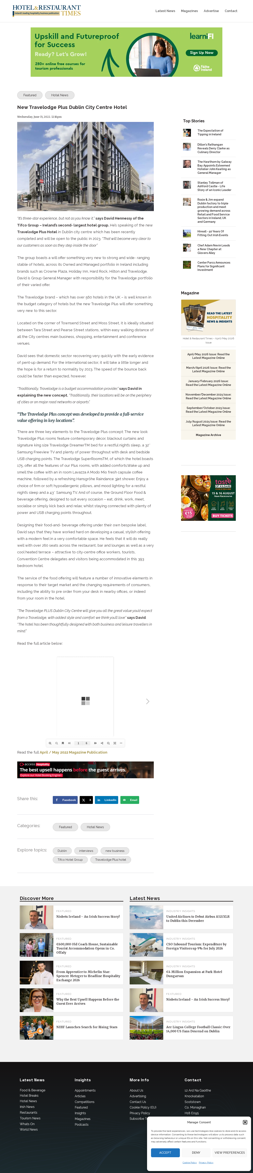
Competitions (84, 1102)
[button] (245, 1122)
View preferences (230, 1152)
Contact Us (138, 1102)
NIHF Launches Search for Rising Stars (86, 1027)
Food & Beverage (32, 1090)
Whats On (27, 1124)
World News (29, 1129)
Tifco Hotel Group (70, 860)
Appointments (85, 1090)
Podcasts (82, 1124)
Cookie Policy (190, 1162)
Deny (196, 1152)
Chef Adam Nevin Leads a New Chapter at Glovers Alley (213, 249)
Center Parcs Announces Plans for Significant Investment (213, 266)
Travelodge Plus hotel (110, 860)
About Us (136, 1090)
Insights (80, 1113)
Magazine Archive (208, 435)
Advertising (138, 1096)
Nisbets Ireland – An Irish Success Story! (88, 917)
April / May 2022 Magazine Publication (73, 752)
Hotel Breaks (29, 1095)
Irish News (27, 1107)
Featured (29, 95)
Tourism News (30, 1118)
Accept (165, 1152)
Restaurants (28, 1112)
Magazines (189, 11)
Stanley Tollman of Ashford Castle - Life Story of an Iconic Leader (214, 186)
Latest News (165, 11)
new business (115, 851)
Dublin (62, 851)
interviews (86, 851)
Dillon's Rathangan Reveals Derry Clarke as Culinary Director (213, 148)
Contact (231, 11)
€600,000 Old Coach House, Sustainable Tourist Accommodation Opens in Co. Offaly (87, 948)
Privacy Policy (206, 1162)
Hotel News (59, 95)
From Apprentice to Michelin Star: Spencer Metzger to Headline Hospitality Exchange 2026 (88, 976)
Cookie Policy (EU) (143, 1107)
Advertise (211, 11)
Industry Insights (180, 911)
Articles (80, 1096)
